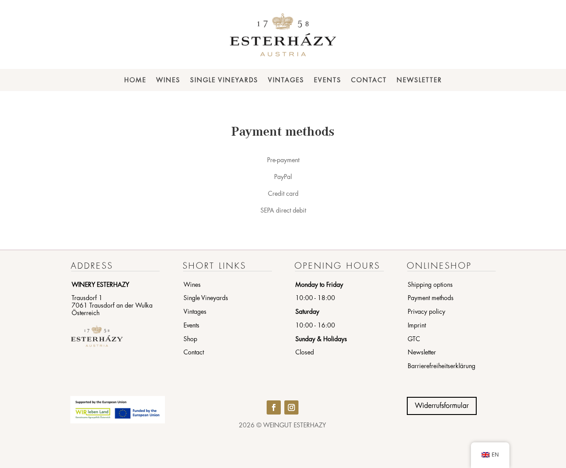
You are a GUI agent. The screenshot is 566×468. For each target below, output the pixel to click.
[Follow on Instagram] (291, 407)
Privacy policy (426, 311)
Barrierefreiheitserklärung (441, 366)
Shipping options (430, 285)
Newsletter (419, 80)
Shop (190, 339)
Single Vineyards (224, 80)
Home (135, 80)
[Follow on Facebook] (274, 407)
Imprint (417, 325)
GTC (414, 339)
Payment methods (431, 298)
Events (327, 80)
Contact (369, 80)
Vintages (286, 80)
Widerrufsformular (442, 405)
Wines (168, 80)
